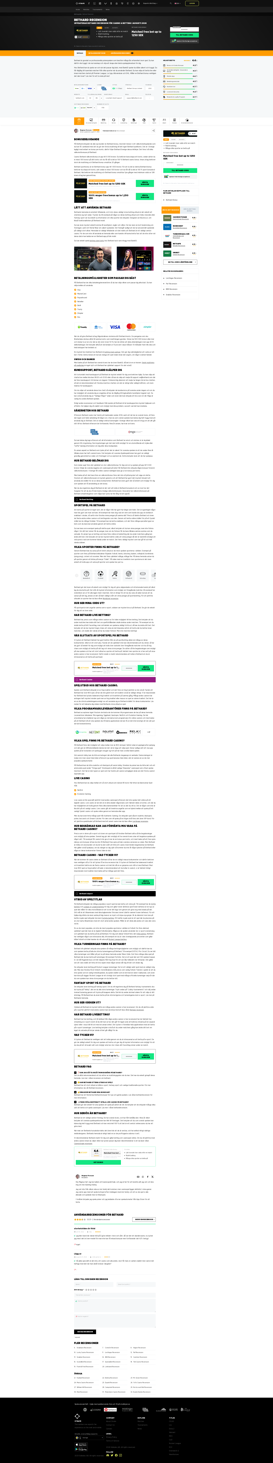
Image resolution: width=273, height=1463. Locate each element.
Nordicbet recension (110, 599)
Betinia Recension (111, 1378)
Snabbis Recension (83, 1357)
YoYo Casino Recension (141, 1382)
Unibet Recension (179, 254)
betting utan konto (97, 241)
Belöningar (134, 123)
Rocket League (175, 1443)
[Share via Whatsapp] (142, 1176)
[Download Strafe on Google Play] (81, 1449)
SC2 (170, 1447)
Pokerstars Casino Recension (115, 1392)
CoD (170, 1440)
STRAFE (78, 1421)
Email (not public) (124, 1284)
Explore (141, 1418)
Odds (144, 123)
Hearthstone (174, 1454)
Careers (109, 1429)
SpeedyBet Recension (113, 1362)
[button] (171, 3)
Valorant (172, 1432)
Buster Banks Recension (141, 1392)
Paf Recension (138, 1352)
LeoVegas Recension (112, 1352)
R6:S (171, 1436)
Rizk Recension (82, 1392)
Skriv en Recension (144, 1219)
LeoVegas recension (140, 821)
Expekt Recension (111, 1382)
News (108, 9)
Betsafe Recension (179, 246)
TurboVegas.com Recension (178, 236)
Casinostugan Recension (181, 219)
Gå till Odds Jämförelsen (180, 262)
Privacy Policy (111, 1437)
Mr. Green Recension (140, 1378)
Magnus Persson (86, 130)
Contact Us (110, 1425)
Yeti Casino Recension (141, 1362)
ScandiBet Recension (84, 1362)
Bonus (79, 123)
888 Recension (110, 1357)
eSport (164, 123)
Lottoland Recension (112, 1366)
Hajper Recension (139, 1348)
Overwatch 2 (174, 1451)
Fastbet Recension (83, 1378)
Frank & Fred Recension (85, 1366)
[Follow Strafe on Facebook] (116, 1455)
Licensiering (123, 123)
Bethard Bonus (171, 200)
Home (78, 9)
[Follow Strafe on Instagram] (120, 1455)
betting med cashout (112, 352)
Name (78, 1284)
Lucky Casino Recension (85, 1352)
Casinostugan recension (83, 1144)
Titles (172, 1418)
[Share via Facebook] (147, 1176)
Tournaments (97, 9)
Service (114, 123)
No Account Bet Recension (142, 1387)
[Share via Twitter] (152, 1176)
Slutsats (174, 123)
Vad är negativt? (83, 1316)
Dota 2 (171, 1429)
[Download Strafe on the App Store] (81, 1444)
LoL (170, 1425)
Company (110, 1418)
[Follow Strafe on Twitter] (111, 1455)
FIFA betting (141, 934)
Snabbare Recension (84, 1348)
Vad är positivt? (83, 1301)
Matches (86, 9)
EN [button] (178, 3)
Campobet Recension (112, 1387)
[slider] (80, 1219)
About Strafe (111, 1421)
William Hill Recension (84, 1387)
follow (109, 1452)
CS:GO (171, 1421)
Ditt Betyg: (79, 1290)
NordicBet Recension (180, 228)
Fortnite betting (108, 918)
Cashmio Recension (140, 1357)
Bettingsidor (77, 14)
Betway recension (137, 1010)
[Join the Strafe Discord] (107, 1455)
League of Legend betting (93, 907)
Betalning (103, 123)
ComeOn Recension (112, 1348)
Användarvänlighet (91, 123)
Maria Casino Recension (85, 1382)
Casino (154, 123)
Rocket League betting (117, 939)
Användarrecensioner (187, 123)
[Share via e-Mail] (138, 1176)
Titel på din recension (83, 1295)
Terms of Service (112, 1441)
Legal (109, 1434)
